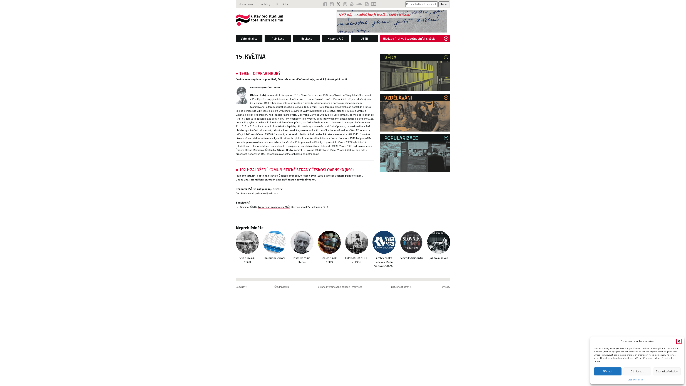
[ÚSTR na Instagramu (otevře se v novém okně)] (345, 4)
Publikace (278, 38)
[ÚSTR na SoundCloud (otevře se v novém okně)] (359, 4)
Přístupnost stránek (401, 287)
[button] (679, 341)
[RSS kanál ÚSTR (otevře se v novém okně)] (366, 4)
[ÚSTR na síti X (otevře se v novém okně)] (338, 4)
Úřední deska (246, 4)
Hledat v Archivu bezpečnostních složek (409, 38)
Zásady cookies (635, 379)
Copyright (241, 287)
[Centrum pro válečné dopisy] (392, 31)
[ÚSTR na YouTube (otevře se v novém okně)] (332, 4)
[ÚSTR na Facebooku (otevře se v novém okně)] (325, 4)
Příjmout (608, 371)
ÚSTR (364, 38)
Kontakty (265, 4)
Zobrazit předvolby (667, 371)
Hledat (444, 4)
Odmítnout (637, 371)
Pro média (282, 4)
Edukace (306, 38)
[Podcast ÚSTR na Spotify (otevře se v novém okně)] (351, 4)
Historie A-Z (336, 38)
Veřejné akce (249, 38)
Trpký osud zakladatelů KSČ (274, 207)
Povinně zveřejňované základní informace (339, 287)
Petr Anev (241, 193)
